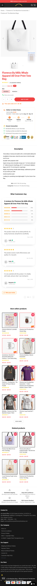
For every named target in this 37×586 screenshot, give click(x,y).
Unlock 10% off (3, 578)
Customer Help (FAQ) (6, 555)
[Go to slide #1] (14, 66)
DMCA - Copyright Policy (7, 535)
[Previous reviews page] (25, 297)
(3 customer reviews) (15, 82)
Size (3, 88)
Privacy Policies (5, 533)
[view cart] (35, 5)
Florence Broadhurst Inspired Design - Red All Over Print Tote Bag (27, 450)
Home (2, 10)
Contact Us (4, 553)
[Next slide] (33, 38)
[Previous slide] (3, 38)
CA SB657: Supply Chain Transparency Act (12, 538)
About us (3, 528)
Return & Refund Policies (7, 550)
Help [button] (34, 583)
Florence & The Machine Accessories (17, 10)
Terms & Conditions (6, 531)
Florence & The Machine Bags (10, 13)
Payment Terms (5, 548)
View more (18, 421)
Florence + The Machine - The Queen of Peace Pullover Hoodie (9, 384)
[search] (32, 5)
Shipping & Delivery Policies (8, 546)
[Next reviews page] (33, 297)
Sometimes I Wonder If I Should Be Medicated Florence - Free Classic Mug (9, 356)
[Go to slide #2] (23, 66)
